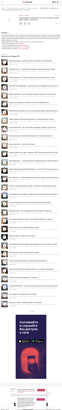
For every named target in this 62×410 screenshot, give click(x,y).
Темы (12, 391)
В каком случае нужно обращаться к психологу (23, 277)
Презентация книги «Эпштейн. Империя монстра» (24, 227)
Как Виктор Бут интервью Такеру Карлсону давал (24, 252)
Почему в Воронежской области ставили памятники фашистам (28, 261)
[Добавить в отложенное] (25, 23)
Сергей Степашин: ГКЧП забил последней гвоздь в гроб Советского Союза (32, 77)
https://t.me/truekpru (24, 47)
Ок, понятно (41, 399)
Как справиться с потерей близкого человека (22, 294)
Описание (4, 32)
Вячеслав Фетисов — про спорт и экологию (22, 144)
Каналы (3, 8)
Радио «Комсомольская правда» (16, 8)
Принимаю (41, 390)
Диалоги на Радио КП (32, 8)
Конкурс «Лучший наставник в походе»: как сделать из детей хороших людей (32, 186)
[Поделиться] (29, 23)
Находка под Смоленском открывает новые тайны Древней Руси (29, 102)
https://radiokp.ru (19, 43)
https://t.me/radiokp (23, 48)
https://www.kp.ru (23, 45)
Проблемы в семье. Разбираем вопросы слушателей (25, 302)
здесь (26, 406)
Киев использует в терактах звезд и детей (22, 236)
